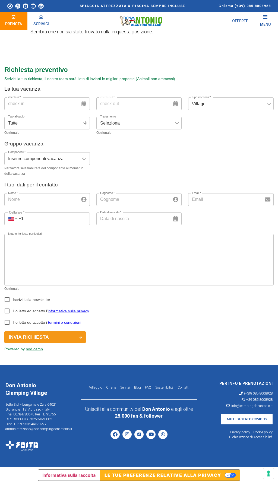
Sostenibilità (164, 387)
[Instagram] (18, 6)
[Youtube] (33, 6)
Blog (137, 387)
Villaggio (95, 387)
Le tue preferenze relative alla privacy (163, 475)
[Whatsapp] (41, 6)
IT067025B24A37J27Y (29, 424)
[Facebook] (10, 6)
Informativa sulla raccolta (69, 475)
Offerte (111, 387)
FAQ (148, 387)
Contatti (183, 387)
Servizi (125, 387)
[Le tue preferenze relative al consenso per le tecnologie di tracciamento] (268, 473)
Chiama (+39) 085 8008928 (245, 6)
